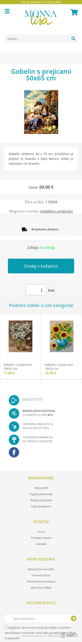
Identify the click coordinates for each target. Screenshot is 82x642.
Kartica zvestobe (41, 500)
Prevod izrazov (41, 575)
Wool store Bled (41, 588)
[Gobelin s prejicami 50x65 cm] (41, 114)
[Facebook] (41, 453)
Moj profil (41, 488)
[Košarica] (73, 12)
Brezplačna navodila (41, 569)
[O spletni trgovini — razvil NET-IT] (69, 635)
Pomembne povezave (41, 581)
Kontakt (41, 544)
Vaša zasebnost (41, 506)
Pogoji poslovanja (41, 494)
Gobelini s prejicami (56, 211)
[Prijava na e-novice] (74, 618)
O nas (41, 532)
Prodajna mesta (41, 538)
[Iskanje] (73, 38)
